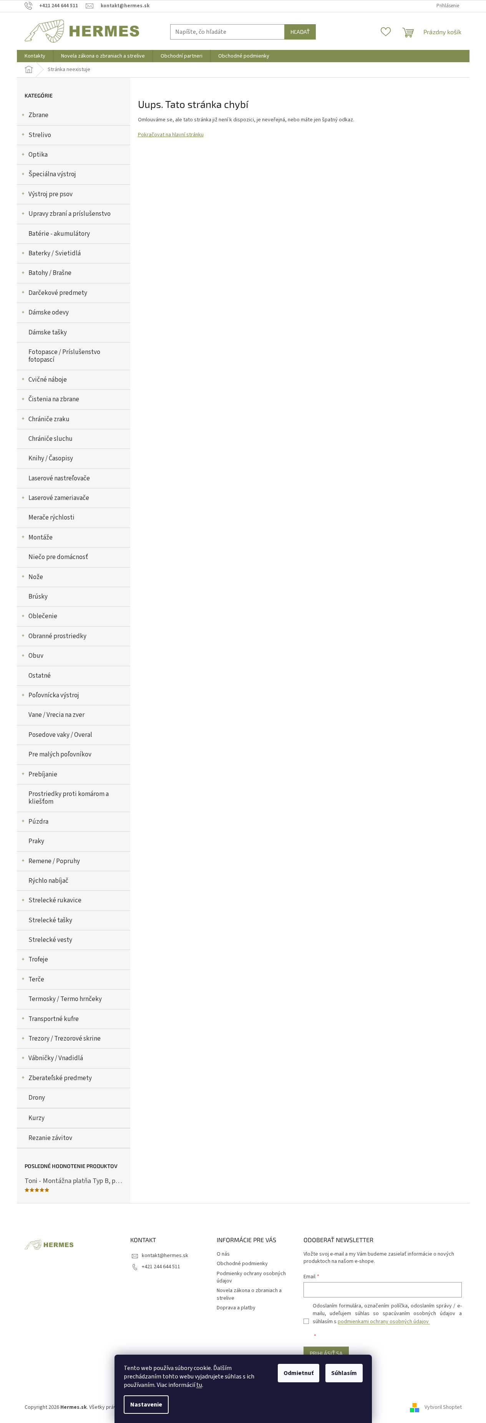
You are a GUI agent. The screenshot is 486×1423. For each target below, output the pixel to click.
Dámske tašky (47, 332)
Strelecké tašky (50, 920)
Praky (36, 841)
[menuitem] (35, 56)
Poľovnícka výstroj (53, 695)
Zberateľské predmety (60, 1078)
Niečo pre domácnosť (58, 557)
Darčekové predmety (57, 293)
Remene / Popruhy (54, 861)
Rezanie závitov (50, 1138)
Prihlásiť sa (326, 1353)
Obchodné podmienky (242, 1263)
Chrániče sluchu (50, 438)
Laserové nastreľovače (59, 478)
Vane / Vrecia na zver (56, 715)
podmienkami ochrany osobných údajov (384, 1321)
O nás (223, 1254)
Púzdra (38, 821)
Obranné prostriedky (57, 636)
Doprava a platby (236, 1308)
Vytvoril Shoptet (443, 1407)
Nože (35, 577)
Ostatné (39, 675)
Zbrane (38, 115)
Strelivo (39, 135)
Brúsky (38, 596)
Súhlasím (344, 1373)
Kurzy (36, 1118)
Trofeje (38, 959)
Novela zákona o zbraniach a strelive (249, 1294)
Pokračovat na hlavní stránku (171, 135)
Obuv (35, 655)
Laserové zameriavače (58, 498)
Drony (36, 1097)
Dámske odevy (48, 312)
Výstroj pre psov (50, 194)
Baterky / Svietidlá (54, 253)
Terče (36, 979)
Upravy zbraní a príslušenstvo (69, 213)
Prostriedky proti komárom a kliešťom (68, 797)
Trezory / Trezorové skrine (64, 1038)
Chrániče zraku (49, 419)
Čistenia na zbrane (53, 399)
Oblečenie (42, 616)
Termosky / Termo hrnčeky (65, 999)
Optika (38, 154)
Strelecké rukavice (54, 900)
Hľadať (300, 31)
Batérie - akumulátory (59, 233)
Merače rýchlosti (51, 517)
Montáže (40, 537)
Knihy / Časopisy (50, 458)
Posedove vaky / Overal (60, 735)
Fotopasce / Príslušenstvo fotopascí (64, 355)
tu (199, 1385)
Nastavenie (146, 1404)
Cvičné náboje (47, 379)
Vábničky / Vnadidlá (55, 1058)
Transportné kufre (53, 1019)
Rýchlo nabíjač (48, 880)
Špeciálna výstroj (52, 174)
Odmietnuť (298, 1373)
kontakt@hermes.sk (165, 1255)
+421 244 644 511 (161, 1267)
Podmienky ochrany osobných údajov (251, 1277)
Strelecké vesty (50, 940)
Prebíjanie (42, 774)
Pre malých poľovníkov (59, 754)
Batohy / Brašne (49, 273)
